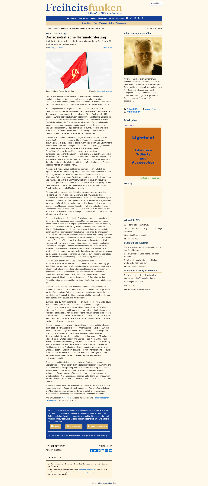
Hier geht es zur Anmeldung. (95, 435)
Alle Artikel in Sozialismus (134, 267)
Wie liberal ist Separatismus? (136, 225)
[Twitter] (95, 452)
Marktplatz (102, 18)
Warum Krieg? (130, 285)
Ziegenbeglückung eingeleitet (137, 235)
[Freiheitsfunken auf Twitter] (131, 18)
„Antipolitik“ (67, 398)
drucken (108, 48)
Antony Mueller (133, 112)
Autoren (93, 18)
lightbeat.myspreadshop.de (150, 178)
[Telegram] (106, 452)
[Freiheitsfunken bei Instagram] (134, 18)
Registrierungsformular (93, 472)
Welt (95, 23)
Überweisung (75, 426)
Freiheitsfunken (70, 18)
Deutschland (86, 23)
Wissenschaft (121, 23)
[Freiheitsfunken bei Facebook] (127, 18)
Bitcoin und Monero (98, 426)
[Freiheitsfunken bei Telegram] (138, 18)
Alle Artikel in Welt (131, 239)
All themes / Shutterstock (104, 91)
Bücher (111, 18)
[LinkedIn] (102, 452)
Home (48, 28)
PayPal (56, 426)
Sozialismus (141, 242)
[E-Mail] (110, 452)
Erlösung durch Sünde (133, 282)
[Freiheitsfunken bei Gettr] (142, 18)
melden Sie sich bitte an (87, 470)
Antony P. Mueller (56, 48)
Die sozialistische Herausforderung (76, 35)
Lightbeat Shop (131, 125)
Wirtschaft (103, 23)
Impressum (120, 18)
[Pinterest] (98, 452)
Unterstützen (83, 18)
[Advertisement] (143, 202)
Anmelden (155, 3)
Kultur (111, 23)
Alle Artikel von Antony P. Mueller (137, 289)
